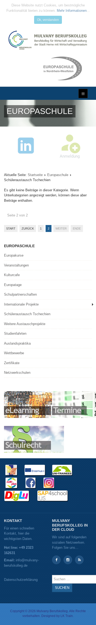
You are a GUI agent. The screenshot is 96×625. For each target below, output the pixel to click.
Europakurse (13, 255)
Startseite (35, 175)
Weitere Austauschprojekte (24, 324)
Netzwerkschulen (17, 373)
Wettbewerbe (14, 353)
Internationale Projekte (21, 304)
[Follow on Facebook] (56, 559)
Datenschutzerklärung (21, 580)
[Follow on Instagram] (67, 559)
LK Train (67, 616)
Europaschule (57, 175)
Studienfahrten (15, 333)
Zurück (28, 228)
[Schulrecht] (34, 439)
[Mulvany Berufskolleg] (48, 40)
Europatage (13, 285)
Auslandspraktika (17, 343)
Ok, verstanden (48, 20)
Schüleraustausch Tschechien (27, 314)
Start (10, 228)
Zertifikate (11, 363)
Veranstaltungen (16, 265)
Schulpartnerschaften (20, 294)
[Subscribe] (79, 559)
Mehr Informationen (72, 11)
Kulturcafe (12, 275)
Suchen (62, 588)
